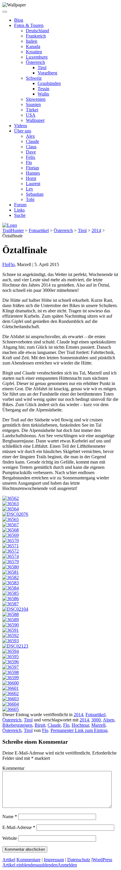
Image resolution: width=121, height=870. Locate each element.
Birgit (40, 725)
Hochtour (80, 725)
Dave (31, 151)
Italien (31, 41)
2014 (96, 230)
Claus (31, 146)
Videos (20, 125)
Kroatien (34, 51)
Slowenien (36, 99)
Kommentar (13, 768)
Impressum (54, 859)
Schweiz (34, 78)
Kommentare (28, 859)
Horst (31, 178)
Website (9, 838)
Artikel (8, 859)
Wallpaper (35, 120)
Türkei (32, 109)
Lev (29, 188)
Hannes (33, 173)
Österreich (35, 62)
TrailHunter (13, 230)
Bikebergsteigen (17, 725)
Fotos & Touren (28, 25)
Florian (32, 167)
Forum (20, 204)
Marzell (98, 725)
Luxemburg (37, 57)
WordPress (102, 859)
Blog (18, 20)
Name (9, 816)
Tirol (42, 67)
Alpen (108, 719)
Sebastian (34, 194)
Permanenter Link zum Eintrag (79, 730)
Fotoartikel (39, 230)
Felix (30, 157)
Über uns (22, 130)
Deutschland (37, 30)
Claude (32, 141)
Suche (20, 215)
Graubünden (49, 83)
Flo (29, 162)
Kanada (33, 46)
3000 (96, 719)
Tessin (43, 88)
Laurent (33, 183)
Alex (30, 136)
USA (31, 115)
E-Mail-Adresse (18, 827)
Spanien (33, 104)
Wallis (43, 93)
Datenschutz (78, 859)
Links (19, 209)
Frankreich (36, 35)
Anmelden (67, 864)
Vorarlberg (47, 72)
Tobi (30, 199)
